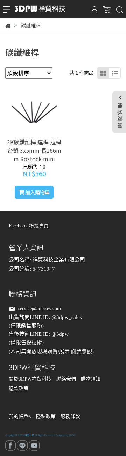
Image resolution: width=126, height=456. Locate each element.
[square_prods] (103, 73)
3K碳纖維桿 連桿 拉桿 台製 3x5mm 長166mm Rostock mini (34, 150)
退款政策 (18, 388)
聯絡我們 (66, 379)
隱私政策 (46, 416)
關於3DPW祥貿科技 (30, 379)
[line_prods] (115, 73)
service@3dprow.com (39, 308)
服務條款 (70, 416)
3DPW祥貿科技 (26, 435)
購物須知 (90, 379)
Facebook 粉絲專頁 (29, 226)
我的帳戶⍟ (20, 416)
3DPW (72, 435)
